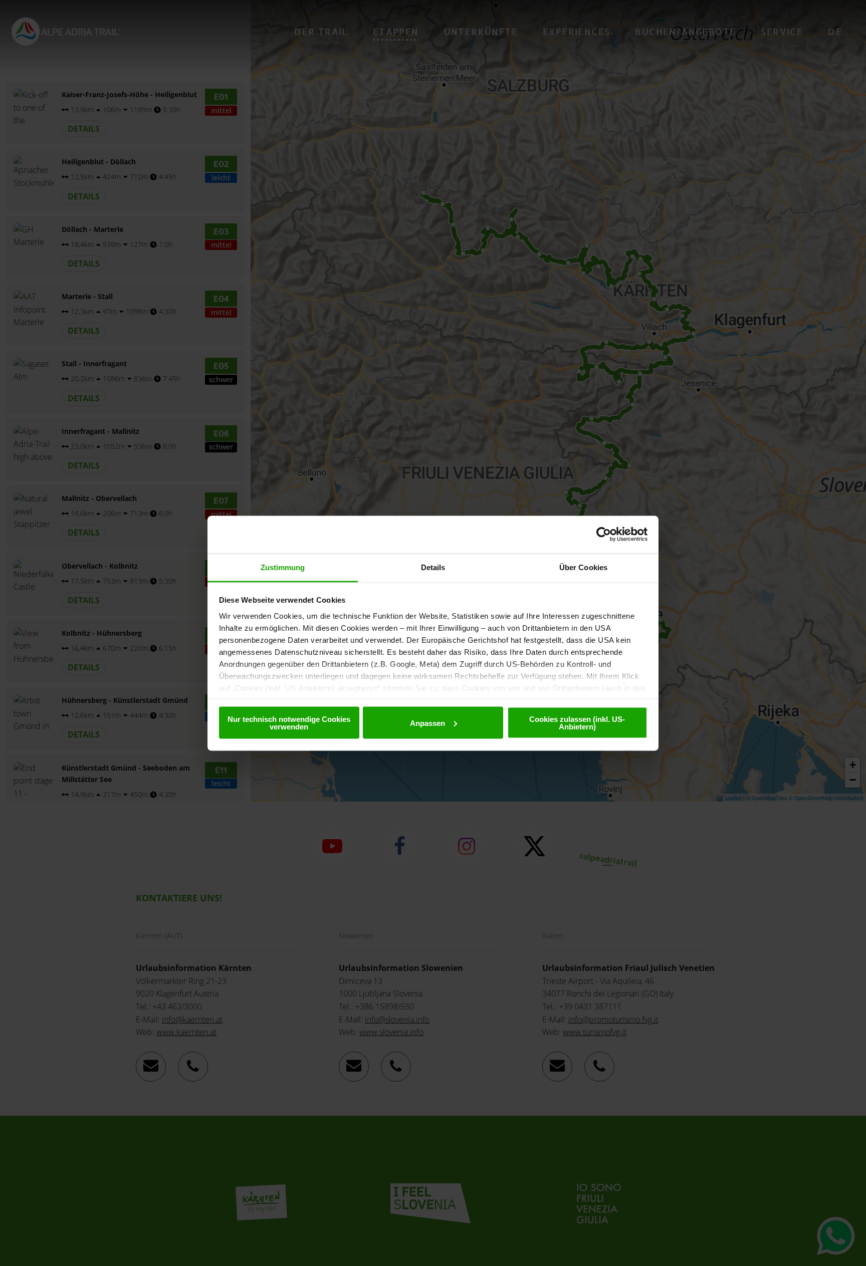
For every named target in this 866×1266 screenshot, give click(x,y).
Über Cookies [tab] (583, 567)
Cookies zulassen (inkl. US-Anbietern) (577, 723)
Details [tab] (433, 567)
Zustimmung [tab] (283, 567)
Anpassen (427, 722)
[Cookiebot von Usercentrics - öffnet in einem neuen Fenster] (603, 534)
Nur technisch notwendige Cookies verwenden (289, 723)
